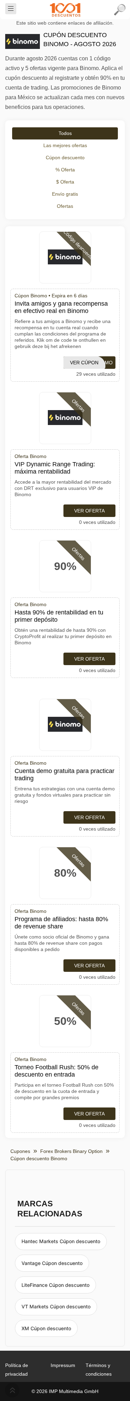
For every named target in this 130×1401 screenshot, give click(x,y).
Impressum (63, 1365)
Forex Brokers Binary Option (71, 1151)
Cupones (20, 1151)
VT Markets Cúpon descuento (55, 1306)
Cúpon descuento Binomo (38, 1158)
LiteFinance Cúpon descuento (55, 1285)
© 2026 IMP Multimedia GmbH (65, 1391)
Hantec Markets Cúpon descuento (60, 1241)
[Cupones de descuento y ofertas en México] (65, 10)
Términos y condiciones (99, 1369)
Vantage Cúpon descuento (52, 1263)
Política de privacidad (16, 1369)
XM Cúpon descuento (46, 1328)
